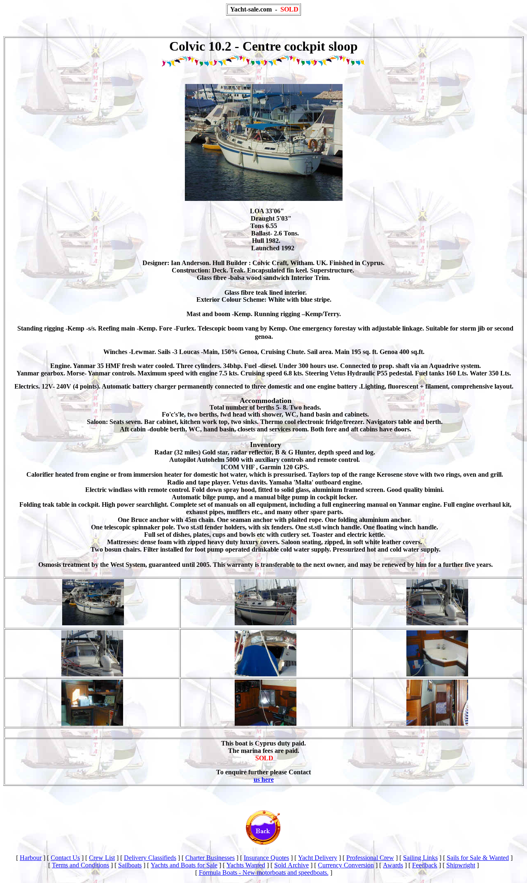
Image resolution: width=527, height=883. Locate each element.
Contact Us (65, 857)
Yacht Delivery (317, 857)
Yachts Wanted (245, 865)
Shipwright (460, 865)
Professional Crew (370, 857)
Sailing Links (420, 857)
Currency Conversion (346, 865)
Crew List (102, 857)
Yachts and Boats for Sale (184, 865)
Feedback (424, 865)
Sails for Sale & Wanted (478, 857)
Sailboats (130, 865)
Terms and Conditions (80, 865)
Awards (393, 865)
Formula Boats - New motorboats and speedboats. (264, 872)
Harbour (31, 857)
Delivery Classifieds (150, 857)
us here (264, 779)
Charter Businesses (210, 857)
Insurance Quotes (266, 857)
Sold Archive (291, 865)
